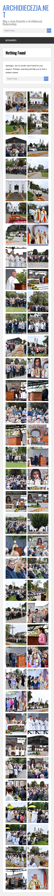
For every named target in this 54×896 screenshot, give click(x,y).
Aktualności (10, 40)
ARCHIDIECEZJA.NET (26, 11)
